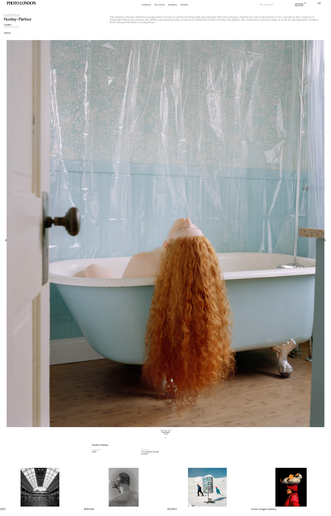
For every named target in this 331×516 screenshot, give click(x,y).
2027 (3, 509)
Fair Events (159, 4)
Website (7, 33)
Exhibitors (146, 4)
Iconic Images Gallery (263, 509)
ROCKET (172, 509)
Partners (184, 4)
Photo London (21, 3)
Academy (172, 4)
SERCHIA (89, 509)
